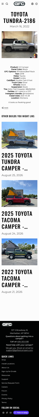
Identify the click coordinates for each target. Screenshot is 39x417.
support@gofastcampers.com (19, 350)
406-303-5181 (23, 342)
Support (5, 379)
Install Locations (8, 364)
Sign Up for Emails (9, 371)
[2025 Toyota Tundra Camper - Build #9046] (19, 135)
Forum (4, 391)
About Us (5, 368)
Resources (6, 375)
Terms (4, 402)
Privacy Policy (7, 398)
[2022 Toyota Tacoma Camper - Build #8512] (19, 251)
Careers (5, 387)
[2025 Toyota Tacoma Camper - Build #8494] (19, 193)
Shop (4, 360)
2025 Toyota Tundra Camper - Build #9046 (17, 161)
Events (4, 395)
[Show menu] (3, 4)
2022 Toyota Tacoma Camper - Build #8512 (17, 278)
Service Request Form (10, 383)
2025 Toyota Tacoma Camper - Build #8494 (17, 220)
